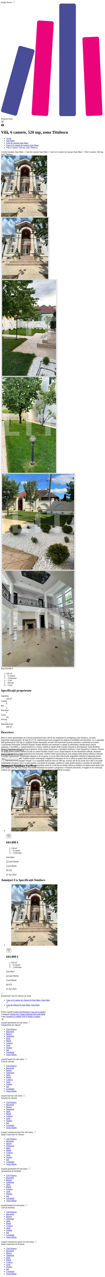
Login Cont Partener (21, 1012)
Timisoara (10, 1036)
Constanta (10, 1052)
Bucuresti (10, 1031)
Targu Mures (11, 1054)
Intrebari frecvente (33, 1014)
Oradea (9, 1048)
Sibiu (8, 1038)
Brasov (9, 1034)
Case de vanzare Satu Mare (17, 143)
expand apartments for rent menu (14, 1169)
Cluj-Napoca (11, 1029)
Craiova (9, 1043)
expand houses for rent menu (12, 1205)
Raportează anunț (11, 760)
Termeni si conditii (13, 1016)
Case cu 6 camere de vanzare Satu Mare (22, 145)
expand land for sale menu (11, 1096)
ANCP (24, 1016)
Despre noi (14, 1014)
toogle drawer (6, 2)
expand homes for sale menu (12, 1059)
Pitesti (8, 1041)
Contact (22, 1014)
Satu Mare (10, 141)
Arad (8, 1045)
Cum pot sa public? (38, 1012)
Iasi (7, 1050)
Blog (43, 1014)
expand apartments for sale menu (14, 1023)
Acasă (8, 138)
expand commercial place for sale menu (17, 1132)
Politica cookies (34, 1016)
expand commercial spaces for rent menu (17, 1242)
